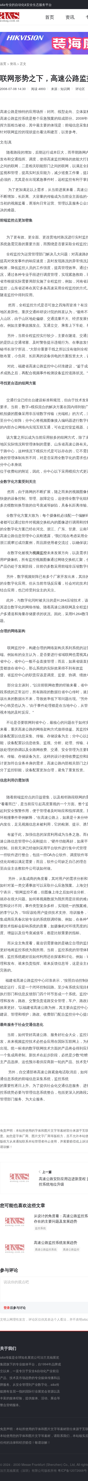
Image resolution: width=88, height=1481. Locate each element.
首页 (49, 17)
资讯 (69, 17)
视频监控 (39, 552)
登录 (7, 1307)
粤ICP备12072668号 (72, 1470)
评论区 (80, 88)
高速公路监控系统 (46, 1249)
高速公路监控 (71, 1249)
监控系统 (40, 1228)
